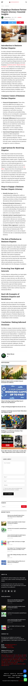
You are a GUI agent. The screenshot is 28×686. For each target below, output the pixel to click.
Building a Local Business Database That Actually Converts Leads (12, 431)
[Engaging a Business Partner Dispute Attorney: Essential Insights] (14, 34)
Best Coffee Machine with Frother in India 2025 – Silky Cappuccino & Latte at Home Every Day (13, 451)
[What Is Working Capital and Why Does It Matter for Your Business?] (14, 392)
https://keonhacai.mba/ (6, 664)
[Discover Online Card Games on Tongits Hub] (3, 543)
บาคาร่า (24, 656)
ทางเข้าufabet (4, 656)
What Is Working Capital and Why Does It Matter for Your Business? (12, 401)
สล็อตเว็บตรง (11, 656)
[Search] (26, 2)
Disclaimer (20, 673)
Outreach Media (10, 647)
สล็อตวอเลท (3, 655)
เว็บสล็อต (14, 664)
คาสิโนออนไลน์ (15, 659)
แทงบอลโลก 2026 (13, 662)
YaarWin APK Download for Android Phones (17, 528)
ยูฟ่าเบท (21, 658)
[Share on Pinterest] (20, 22)
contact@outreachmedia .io (10, 644)
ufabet (16, 655)
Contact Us (13, 673)
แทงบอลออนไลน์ (10, 655)
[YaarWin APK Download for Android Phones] (3, 530)
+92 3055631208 (9, 646)
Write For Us (11, 677)
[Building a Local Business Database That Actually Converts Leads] (14, 422)
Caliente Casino (22, 659)
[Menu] (2, 2)
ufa (6, 665)
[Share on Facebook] (5, 22)
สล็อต (5, 659)
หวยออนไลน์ (16, 658)
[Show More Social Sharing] (25, 22)
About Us (6, 673)
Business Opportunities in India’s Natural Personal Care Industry (12, 381)
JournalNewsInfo (22, 680)
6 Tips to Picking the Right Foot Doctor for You (13, 406)
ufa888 (24, 655)
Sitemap (18, 677)
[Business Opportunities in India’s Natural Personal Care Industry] (14, 372)
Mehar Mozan (8, 17)
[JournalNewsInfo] (14, 2)
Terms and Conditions (17, 675)
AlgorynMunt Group (5, 661)
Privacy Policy (7, 675)
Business (19, 17)
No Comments (5, 19)
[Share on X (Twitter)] (12, 22)
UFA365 (9, 659)
